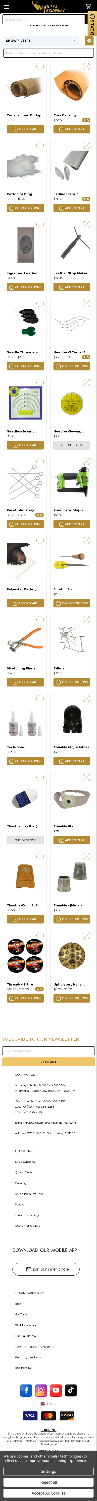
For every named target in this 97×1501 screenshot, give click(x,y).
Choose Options (28, 208)
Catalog (20, 1183)
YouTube (21, 1314)
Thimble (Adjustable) (71, 747)
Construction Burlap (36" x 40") (24, 115)
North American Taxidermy (34, 1346)
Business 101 (23, 1368)
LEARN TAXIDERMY (29, 1293)
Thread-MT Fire (20, 984)
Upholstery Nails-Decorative (68, 984)
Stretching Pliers (21, 668)
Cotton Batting (19, 194)
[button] (89, 40)
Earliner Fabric (65, 194)
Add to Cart (28, 129)
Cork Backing (64, 115)
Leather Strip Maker (70, 273)
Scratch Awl (63, 589)
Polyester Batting (22, 589)
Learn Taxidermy (27, 1215)
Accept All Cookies (49, 1493)
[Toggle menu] (7, 7)
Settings (48, 1471)
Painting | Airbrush (29, 1357)
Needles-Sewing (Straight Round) (67, 431)
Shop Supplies (25, 1161)
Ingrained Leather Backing (22, 273)
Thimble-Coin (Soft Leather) (23, 905)
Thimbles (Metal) (67, 905)
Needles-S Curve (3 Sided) (69, 352)
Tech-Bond (16, 747)
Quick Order (24, 1172)
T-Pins (58, 668)
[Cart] (90, 6)
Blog (18, 1304)
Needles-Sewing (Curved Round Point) (25, 431)
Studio (19, 1204)
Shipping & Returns (29, 1194)
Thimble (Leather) (22, 826)
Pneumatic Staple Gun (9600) (68, 510)
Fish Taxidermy (26, 1336)
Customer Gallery (27, 1225)
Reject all (48, 1482)
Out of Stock (71, 445)
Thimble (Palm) (66, 826)
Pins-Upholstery (20, 510)
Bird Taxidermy (26, 1325)
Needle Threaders (22, 352)
